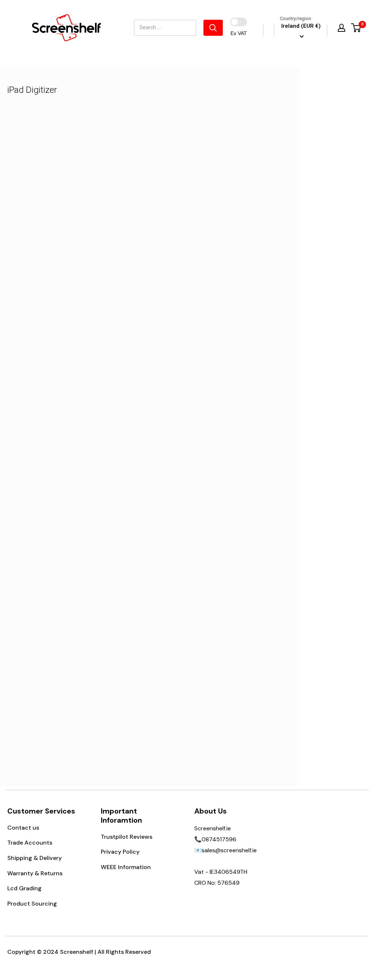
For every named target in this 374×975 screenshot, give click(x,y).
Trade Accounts (29, 842)
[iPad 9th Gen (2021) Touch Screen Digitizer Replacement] (81, 188)
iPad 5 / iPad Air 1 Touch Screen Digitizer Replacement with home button (81, 700)
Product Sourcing (32, 903)
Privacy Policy (120, 852)
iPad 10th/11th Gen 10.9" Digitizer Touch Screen (218, 475)
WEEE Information (126, 867)
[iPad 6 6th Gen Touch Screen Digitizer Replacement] (81, 403)
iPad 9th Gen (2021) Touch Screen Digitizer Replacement (81, 260)
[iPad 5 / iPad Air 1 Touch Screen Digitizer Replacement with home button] (81, 623)
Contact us (23, 827)
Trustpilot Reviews (126, 837)
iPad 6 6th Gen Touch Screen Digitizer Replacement (81, 475)
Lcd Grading (24, 888)
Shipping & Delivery (34, 858)
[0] (356, 27)
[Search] (213, 28)
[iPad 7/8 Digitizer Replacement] (218, 188)
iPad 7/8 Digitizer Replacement (218, 255)
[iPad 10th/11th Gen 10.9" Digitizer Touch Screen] (218, 403)
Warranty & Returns (34, 873)
